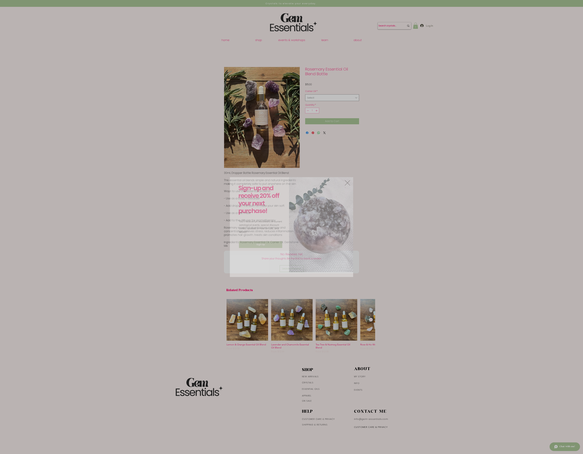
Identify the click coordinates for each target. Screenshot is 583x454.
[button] (347, 182)
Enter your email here (257, 245)
